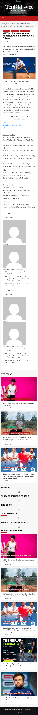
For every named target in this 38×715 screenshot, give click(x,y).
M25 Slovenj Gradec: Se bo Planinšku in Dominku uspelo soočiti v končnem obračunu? (17, 440)
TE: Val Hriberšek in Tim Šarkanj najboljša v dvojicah (19, 284)
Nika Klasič (6, 244)
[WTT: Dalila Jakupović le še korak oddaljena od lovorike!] (19, 389)
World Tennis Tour (24, 31)
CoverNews (27, 709)
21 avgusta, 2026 (8, 407)
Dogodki (5, 659)
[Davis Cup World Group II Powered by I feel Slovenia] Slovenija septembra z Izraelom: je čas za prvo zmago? (18, 476)
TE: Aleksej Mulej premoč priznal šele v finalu (18, 272)
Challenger (9, 693)
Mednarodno (6, 31)
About (7, 214)
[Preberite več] (19, 500)
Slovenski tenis (15, 31)
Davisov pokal (6, 467)
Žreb (4, 122)
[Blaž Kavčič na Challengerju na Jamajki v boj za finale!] (19, 684)
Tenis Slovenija (7, 469)
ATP (4, 693)
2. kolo (5, 128)
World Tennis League (25, 399)
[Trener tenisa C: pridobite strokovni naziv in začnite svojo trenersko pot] (19, 650)
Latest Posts (9, 217)
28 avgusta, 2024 (8, 41)
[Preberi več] (19, 509)
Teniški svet (19, 7)
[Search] (35, 18)
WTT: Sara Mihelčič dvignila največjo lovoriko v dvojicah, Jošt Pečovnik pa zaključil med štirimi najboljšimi (18, 279)
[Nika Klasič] (14, 232)
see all (20, 269)
